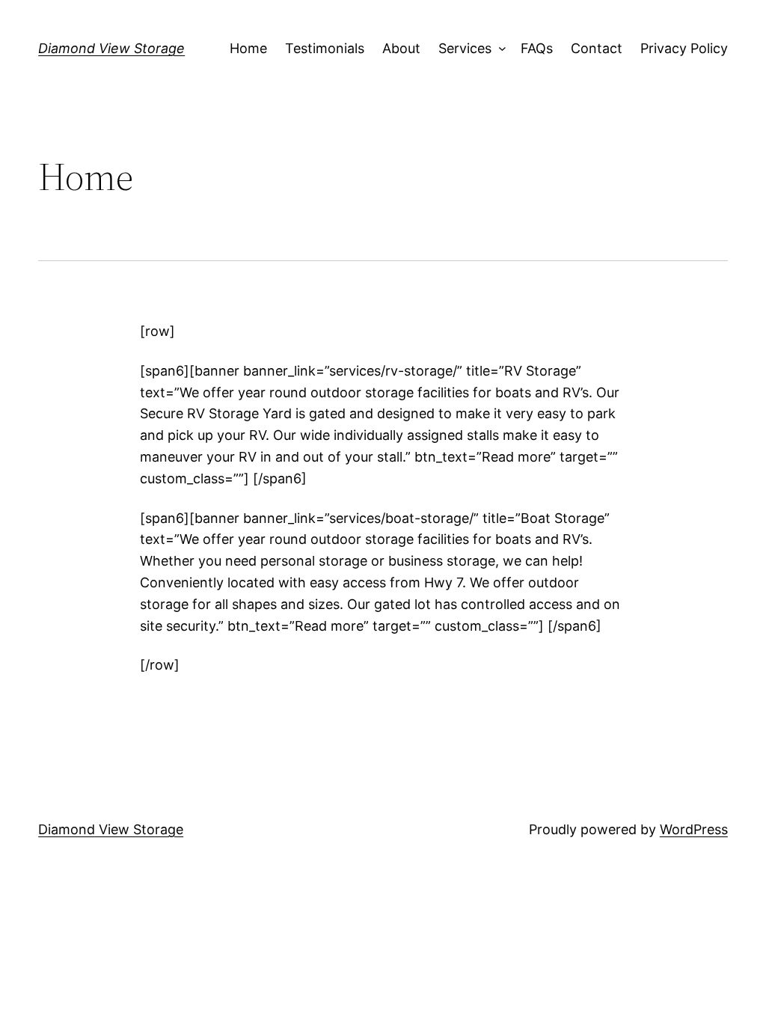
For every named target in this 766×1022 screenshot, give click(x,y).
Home (248, 48)
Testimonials (324, 48)
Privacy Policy (684, 48)
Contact (596, 48)
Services (464, 48)
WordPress (694, 829)
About (401, 48)
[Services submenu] (498, 49)
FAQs (537, 48)
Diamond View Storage (111, 48)
